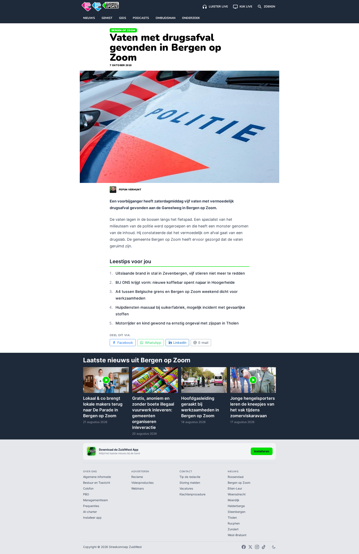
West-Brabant (237, 535)
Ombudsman (165, 18)
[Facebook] (244, 547)
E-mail (203, 343)
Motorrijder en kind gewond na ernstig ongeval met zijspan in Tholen (177, 323)
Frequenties (91, 506)
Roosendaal (235, 477)
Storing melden (190, 482)
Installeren (261, 451)
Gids (122, 18)
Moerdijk (233, 500)
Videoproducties (142, 482)
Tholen (232, 517)
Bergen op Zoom (123, 30)
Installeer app (92, 517)
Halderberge (236, 506)
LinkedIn (179, 343)
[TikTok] (264, 547)
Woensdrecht (237, 494)
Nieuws (89, 18)
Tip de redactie (190, 477)
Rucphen (234, 523)
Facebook (125, 343)
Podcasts (141, 18)
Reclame (137, 477)
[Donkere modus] (274, 547)
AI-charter (90, 511)
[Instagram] (257, 547)
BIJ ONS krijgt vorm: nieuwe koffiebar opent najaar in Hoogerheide (175, 282)
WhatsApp (153, 343)
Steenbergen (236, 511)
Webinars (137, 488)
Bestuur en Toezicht (96, 482)
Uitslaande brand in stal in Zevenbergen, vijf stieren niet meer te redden (180, 273)
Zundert (233, 529)
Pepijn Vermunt (130, 189)
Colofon (88, 488)
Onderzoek (191, 18)
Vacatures (186, 488)
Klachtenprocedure (192, 494)
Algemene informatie (97, 477)
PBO (86, 494)
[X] (250, 547)
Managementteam (95, 500)
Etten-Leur (235, 488)
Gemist (107, 18)
